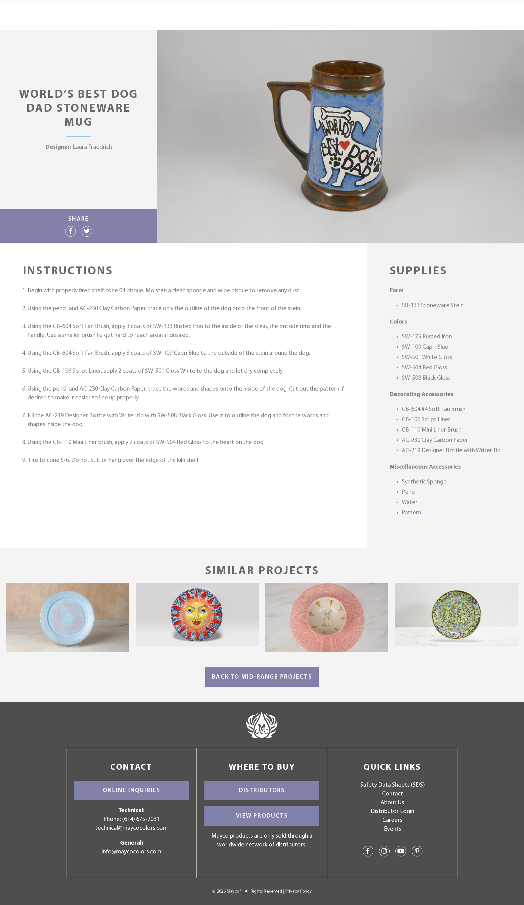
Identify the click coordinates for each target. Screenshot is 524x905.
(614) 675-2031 (141, 819)
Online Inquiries (131, 791)
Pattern (411, 513)
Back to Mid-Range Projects (262, 677)
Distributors (262, 791)
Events (392, 829)
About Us (392, 803)
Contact (392, 794)
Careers (392, 820)
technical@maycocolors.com (131, 828)
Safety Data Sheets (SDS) (392, 785)
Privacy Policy (298, 891)
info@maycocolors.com (131, 852)
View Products (262, 816)
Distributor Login (392, 811)
